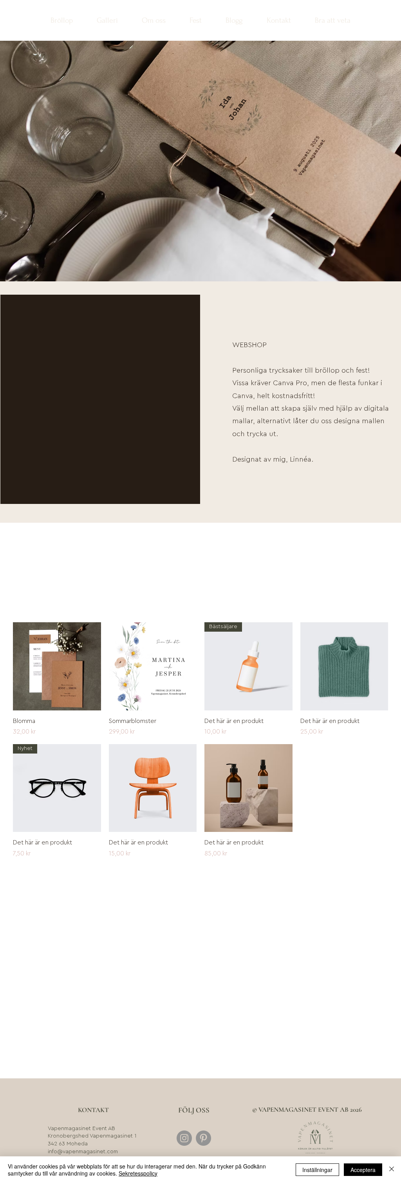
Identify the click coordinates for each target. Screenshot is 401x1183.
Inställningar (317, 1170)
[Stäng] (391, 1170)
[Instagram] (184, 1138)
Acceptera (363, 1170)
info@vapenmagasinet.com (83, 1151)
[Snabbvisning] (57, 666)
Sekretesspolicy (138, 1173)
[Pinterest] (203, 1138)
